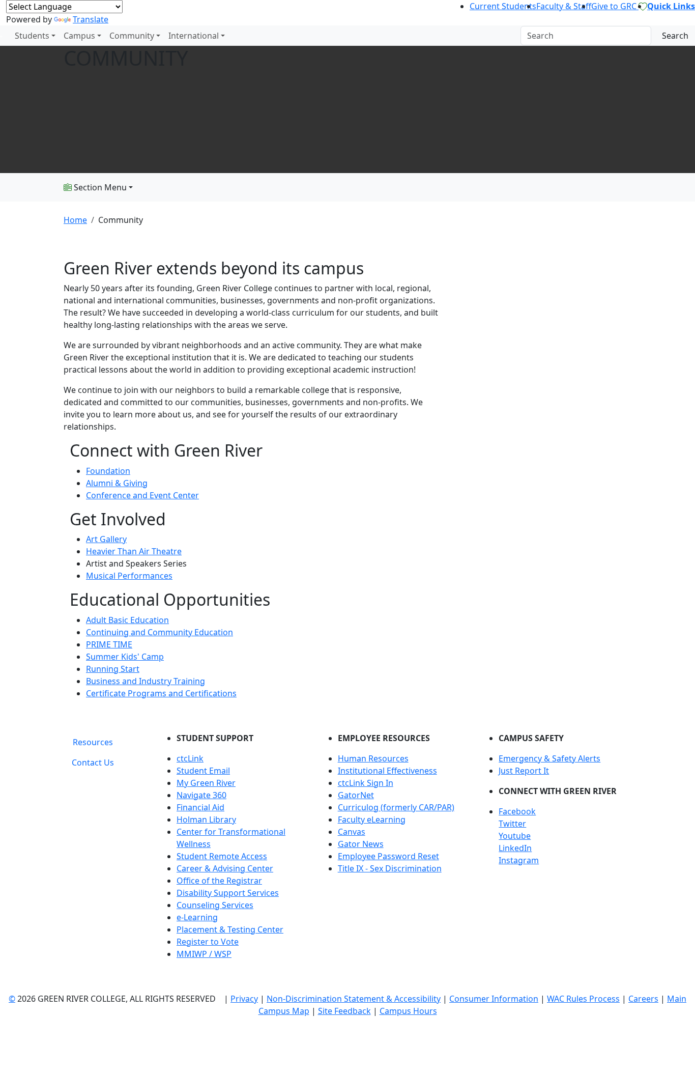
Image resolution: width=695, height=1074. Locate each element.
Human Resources (373, 758)
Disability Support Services (228, 892)
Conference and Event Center (142, 495)
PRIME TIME (109, 644)
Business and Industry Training (145, 681)
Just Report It (524, 770)
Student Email (203, 770)
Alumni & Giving (117, 483)
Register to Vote (208, 941)
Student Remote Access (222, 856)
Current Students (503, 6)
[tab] (93, 742)
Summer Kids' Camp (125, 656)
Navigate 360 (201, 795)
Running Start (112, 668)
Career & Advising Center (225, 868)
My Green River (206, 782)
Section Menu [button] (99, 187)
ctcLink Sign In (365, 782)
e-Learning (197, 917)
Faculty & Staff (563, 6)
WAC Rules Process (583, 998)
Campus (79, 35)
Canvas (351, 831)
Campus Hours (408, 1010)
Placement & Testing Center (230, 929)
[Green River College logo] (1, 35)
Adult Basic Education (127, 620)
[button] (565, 811)
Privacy (244, 998)
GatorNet (356, 795)
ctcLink (190, 758)
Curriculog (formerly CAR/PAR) (396, 807)
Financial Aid (200, 807)
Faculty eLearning (372, 819)
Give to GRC (615, 6)
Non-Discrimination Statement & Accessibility (354, 998)
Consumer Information (493, 998)
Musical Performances (129, 575)
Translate (90, 19)
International (193, 35)
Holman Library (206, 819)
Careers (643, 998)
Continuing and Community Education (159, 632)
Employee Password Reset (388, 856)
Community (131, 35)
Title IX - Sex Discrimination (390, 868)
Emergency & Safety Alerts (549, 758)
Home (75, 219)
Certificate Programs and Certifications (161, 693)
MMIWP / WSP (204, 953)
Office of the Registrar (219, 880)
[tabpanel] (395, 850)
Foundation (108, 470)
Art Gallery (106, 539)
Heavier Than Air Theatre (134, 551)
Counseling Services (215, 905)
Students (32, 35)
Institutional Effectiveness (387, 770)
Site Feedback (344, 1010)
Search (675, 35)
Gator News (361, 844)
